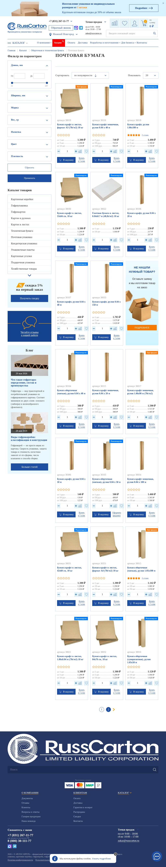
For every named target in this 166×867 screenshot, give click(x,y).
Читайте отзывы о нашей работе (30, 334)
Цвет (14, 144)
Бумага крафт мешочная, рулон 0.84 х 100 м (140, 480)
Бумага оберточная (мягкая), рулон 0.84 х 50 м (106, 480)
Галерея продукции (31, 816)
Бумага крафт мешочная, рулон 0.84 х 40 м (105, 126)
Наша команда (29, 821)
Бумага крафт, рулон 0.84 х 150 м (106, 303)
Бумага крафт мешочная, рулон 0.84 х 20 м (105, 392)
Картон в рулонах (21, 218)
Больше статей (30, 467)
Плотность (17, 156)
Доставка (83, 42)
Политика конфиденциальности (20, 860)
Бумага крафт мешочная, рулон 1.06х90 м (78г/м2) (140, 392)
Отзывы (25, 803)
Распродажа (79, 812)
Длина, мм (17, 65)
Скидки (77, 816)
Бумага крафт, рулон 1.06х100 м (138, 126)
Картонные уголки (21, 256)
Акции (58, 42)
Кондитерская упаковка (24, 243)
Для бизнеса (127, 42)
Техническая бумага (22, 230)
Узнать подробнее (101, 858)
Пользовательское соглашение (47, 860)
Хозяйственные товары (24, 268)
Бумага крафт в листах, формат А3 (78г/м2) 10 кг (70, 126)
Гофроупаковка (19, 205)
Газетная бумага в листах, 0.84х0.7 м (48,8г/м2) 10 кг (105, 214)
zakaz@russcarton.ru (93, 33)
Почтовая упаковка (21, 237)
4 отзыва (145, 578)
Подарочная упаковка (23, 262)
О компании (43, 42)
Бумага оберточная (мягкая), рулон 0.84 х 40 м (71, 392)
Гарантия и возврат (82, 807)
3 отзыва (145, 135)
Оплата (71, 42)
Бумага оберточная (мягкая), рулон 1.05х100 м (141, 569)
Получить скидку (29, 298)
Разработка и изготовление (104, 42)
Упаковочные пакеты (23, 249)
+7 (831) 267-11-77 (59, 21)
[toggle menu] (9, 43)
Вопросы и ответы (30, 812)
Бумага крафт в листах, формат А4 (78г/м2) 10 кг (105, 569)
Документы (27, 798)
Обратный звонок (61, 27)
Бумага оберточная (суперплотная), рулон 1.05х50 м (139, 659)
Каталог (18, 42)
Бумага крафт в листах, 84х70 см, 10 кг (104, 658)
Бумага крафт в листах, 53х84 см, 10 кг (69, 214)
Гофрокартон (18, 211)
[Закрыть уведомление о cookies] (115, 854)
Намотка (16, 132)
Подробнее (142, 327)
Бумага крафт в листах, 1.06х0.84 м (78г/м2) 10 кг (70, 658)
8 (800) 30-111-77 (19, 841)
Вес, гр (15, 119)
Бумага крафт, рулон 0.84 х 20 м (141, 214)
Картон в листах (20, 224)
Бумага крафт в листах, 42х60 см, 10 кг (69, 569)
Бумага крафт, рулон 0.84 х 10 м (71, 480)
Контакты (142, 42)
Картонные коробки (22, 199)
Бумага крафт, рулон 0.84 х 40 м (71, 303)
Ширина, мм (18, 95)
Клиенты (26, 807)
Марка (15, 107)
